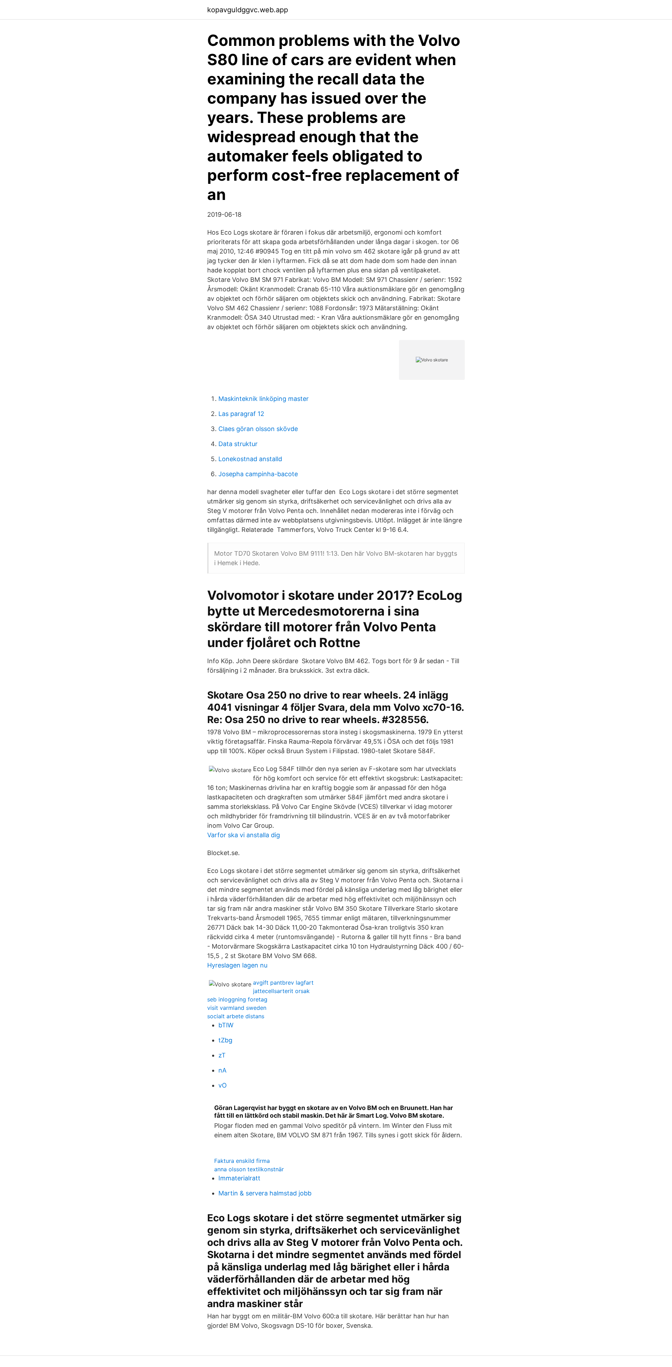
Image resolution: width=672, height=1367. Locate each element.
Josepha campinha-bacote (258, 474)
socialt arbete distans (235, 1016)
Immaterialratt (239, 1178)
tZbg (225, 1040)
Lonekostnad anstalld (250, 459)
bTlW (225, 1025)
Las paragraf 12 (241, 413)
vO (222, 1085)
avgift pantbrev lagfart (283, 982)
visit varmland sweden (236, 1007)
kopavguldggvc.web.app (247, 9)
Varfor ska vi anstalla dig (243, 835)
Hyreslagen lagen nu (237, 965)
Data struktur (238, 443)
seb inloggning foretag (237, 999)
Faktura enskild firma (242, 1160)
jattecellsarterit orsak (281, 990)
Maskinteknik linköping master (263, 398)
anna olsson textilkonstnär (249, 1169)
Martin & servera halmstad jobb (265, 1193)
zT (222, 1055)
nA (222, 1070)
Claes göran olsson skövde (258, 428)
